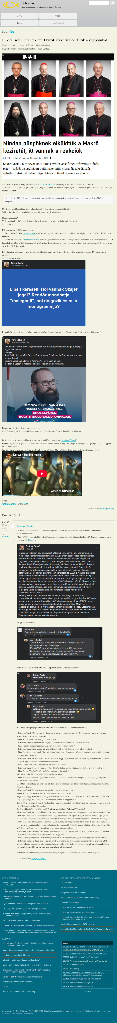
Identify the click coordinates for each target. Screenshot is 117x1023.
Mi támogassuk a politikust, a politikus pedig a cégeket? (24, 908)
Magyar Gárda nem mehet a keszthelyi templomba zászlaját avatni (28, 950)
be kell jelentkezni (107, 508)
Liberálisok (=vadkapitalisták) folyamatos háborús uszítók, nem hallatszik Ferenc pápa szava (85, 918)
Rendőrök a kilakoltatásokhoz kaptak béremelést (22, 920)
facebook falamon (31, 239)
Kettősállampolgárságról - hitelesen (16, 955)
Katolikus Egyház (9, 503)
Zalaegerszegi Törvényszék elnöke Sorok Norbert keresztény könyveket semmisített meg (26, 971)
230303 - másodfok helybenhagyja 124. (78, 987)
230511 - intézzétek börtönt (73, 965)
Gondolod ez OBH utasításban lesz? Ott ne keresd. (22, 976)
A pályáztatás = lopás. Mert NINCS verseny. (77, 924)
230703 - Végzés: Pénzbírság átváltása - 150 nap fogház (85, 961)
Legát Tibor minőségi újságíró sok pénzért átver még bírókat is (27, 965)
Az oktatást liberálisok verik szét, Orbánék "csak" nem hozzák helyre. (87, 929)
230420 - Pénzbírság (71, 969)
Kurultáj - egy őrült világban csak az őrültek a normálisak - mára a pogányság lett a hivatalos (28, 944)
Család (5, 986)
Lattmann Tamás (25, 526)
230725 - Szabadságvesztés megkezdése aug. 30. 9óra (84, 953)
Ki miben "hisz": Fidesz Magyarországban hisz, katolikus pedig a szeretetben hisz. (28, 914)
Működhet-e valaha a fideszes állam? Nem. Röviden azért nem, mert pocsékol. (29, 897)
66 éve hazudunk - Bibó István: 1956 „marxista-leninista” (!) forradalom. (25, 883)
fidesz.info (29, 3)
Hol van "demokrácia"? (69, 887)
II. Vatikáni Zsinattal (46, 184)
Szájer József (22, 503)
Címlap (20, 15)
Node (12, 31)
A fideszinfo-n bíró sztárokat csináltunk (18, 981)
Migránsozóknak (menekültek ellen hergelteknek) (80, 897)
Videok (58, 15)
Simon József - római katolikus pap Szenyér (20, 991)
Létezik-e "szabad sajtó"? (70, 902)
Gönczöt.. (31, 540)
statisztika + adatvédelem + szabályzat (17, 1013)
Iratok (19, 23)
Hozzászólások (58, 23)
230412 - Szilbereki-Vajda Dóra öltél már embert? (82, 979)
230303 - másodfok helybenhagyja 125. (78, 983)
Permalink (5, 536)
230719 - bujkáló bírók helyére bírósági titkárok (81, 957)
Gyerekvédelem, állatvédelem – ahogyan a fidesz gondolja (25, 903)
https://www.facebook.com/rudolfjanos (59, 1011)
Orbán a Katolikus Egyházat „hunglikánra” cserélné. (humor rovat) (28, 925)
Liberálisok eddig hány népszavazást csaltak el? (21, 960)
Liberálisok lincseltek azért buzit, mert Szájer (78, 912)
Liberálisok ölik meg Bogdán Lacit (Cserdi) (77, 907)
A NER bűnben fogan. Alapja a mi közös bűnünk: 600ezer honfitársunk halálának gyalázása (25, 890)
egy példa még (29, 233)
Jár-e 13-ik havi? (67, 882)
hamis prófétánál (68, 440)
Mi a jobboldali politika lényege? (73, 892)
